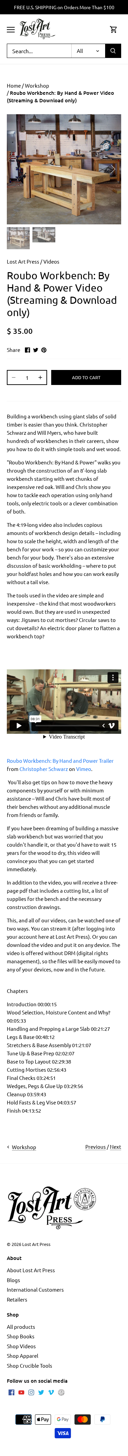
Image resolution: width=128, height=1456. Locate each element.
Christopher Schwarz (43, 769)
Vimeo (83, 769)
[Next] (112, 169)
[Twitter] (41, 1391)
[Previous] (15, 169)
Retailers (17, 1299)
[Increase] (40, 377)
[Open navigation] (11, 29)
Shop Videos (21, 1346)
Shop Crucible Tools (29, 1365)
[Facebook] (11, 1391)
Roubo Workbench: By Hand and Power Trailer (60, 760)
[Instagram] (31, 1391)
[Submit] (113, 51)
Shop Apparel (22, 1355)
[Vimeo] (51, 1391)
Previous (95, 1146)
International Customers (35, 1289)
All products (21, 1326)
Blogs (13, 1280)
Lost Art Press (23, 261)
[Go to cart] (114, 29)
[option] (64, 169)
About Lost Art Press (31, 1270)
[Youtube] (21, 1391)
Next (115, 1146)
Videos (51, 261)
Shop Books (20, 1336)
